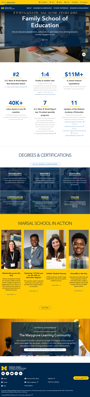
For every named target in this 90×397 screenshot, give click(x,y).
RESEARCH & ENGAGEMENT (79, 8)
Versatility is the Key (78, 273)
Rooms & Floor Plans (33, 378)
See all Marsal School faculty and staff (45, 94)
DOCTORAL (75, 173)
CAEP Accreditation (53, 382)
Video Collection (31, 382)
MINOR (45, 197)
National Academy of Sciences (73, 126)
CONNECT (44, 2)
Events (5, 382)
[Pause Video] (84, 54)
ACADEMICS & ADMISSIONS (42, 8)
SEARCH (85, 2)
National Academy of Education (74, 122)
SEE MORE (45, 308)
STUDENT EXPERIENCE (60, 8)
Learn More (10, 294)
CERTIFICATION (15, 197)
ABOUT (29, 8)
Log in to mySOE (80, 378)
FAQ (5, 386)
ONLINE (75, 197)
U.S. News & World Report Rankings (15, 87)
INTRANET (75, 2)
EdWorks (50, 378)
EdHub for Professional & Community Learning (74, 203)
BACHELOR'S (15, 173)
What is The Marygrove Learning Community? (45, 350)
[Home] (8, 8)
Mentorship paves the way (11, 274)
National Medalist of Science (73, 135)
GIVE (68, 2)
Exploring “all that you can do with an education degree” (33, 275)
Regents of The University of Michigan (21, 395)
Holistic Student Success (56, 273)
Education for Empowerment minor (46, 202)
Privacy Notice (29, 385)
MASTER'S (45, 173)
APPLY (60, 2)
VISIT (53, 2)
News (5, 378)
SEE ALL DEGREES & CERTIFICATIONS (45, 164)
